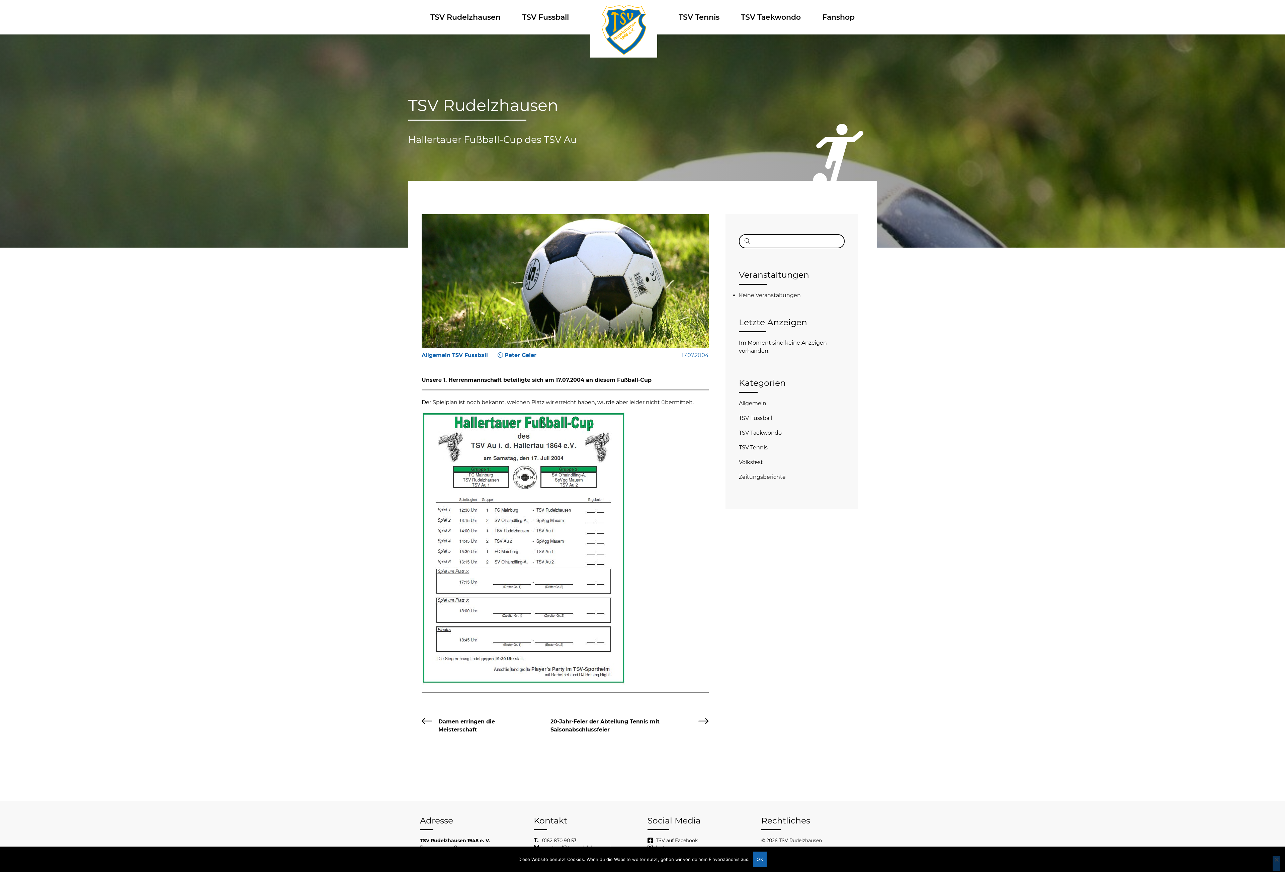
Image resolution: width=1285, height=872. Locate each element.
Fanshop (838, 17)
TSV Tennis (699, 17)
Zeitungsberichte (762, 477)
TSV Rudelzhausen (465, 17)
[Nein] (1276, 863)
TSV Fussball (545, 17)
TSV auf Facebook (677, 841)
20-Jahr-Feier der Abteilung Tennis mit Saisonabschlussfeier (605, 725)
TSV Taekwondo (771, 17)
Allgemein (752, 403)
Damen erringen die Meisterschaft (466, 725)
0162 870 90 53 (559, 841)
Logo (623, 17)
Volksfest (751, 462)
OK (760, 859)
